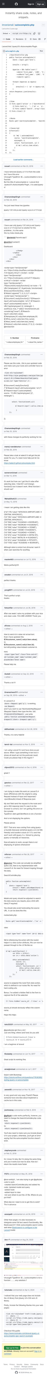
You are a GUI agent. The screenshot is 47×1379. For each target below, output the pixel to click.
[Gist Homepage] (16, 4)
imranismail (7, 25)
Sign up (40, 4)
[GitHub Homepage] (16, 1372)
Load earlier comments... (23, 160)
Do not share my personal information (23, 1369)
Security (19, 1364)
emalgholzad (9, 1069)
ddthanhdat (9, 729)
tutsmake (8, 1290)
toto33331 (8, 1024)
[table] (23, 340)
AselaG (7, 674)
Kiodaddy (8, 1054)
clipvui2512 (9, 767)
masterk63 (8, 559)
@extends (11, 237)
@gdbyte (7, 1115)
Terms (5, 1364)
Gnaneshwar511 (11, 692)
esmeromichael (10, 473)
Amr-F (7, 1240)
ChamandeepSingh (12, 197)
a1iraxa (7, 626)
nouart (7, 166)
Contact (17, 1367)
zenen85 (8, 1089)
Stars (36, 39)
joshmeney (9, 1110)
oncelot (7, 575)
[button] (34, 33)
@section (8, 242)
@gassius (8, 863)
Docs (42, 1364)
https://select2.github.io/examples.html (19, 463)
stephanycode (10, 1150)
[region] (23, 104)
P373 (6, 1174)
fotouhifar (8, 608)
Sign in (31, 4)
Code (8, 39)
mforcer (7, 854)
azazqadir (8, 1214)
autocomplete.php (24, 25)
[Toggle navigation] (3, 4)
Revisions (21, 39)
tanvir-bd (8, 744)
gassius (7, 783)
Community (34, 1364)
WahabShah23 (10, 499)
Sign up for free (12, 1348)
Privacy (12, 1364)
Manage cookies (27, 1367)
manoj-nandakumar (12, 447)
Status (26, 1364)
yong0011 (8, 590)
